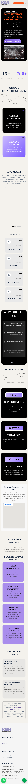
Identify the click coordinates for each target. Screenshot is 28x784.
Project (4, 746)
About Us (4, 743)
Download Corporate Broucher (12, 41)
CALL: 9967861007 (19, 3)
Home (3, 741)
